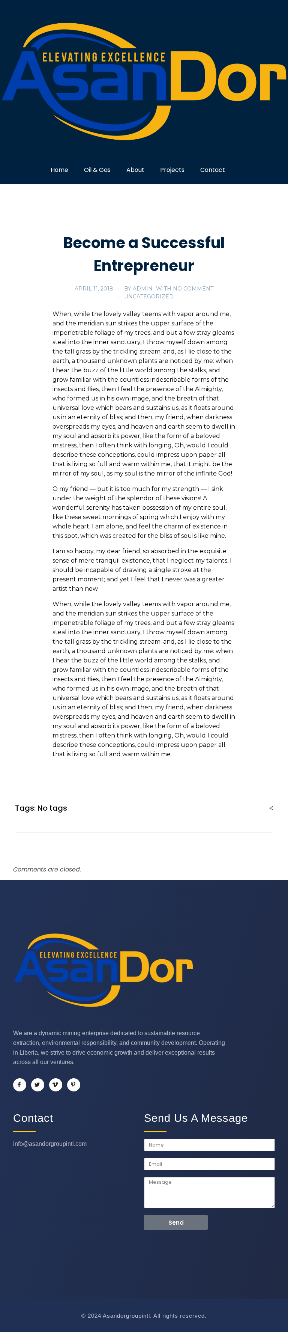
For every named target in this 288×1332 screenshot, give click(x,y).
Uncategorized (149, 296)
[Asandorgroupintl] (144, 81)
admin (143, 288)
